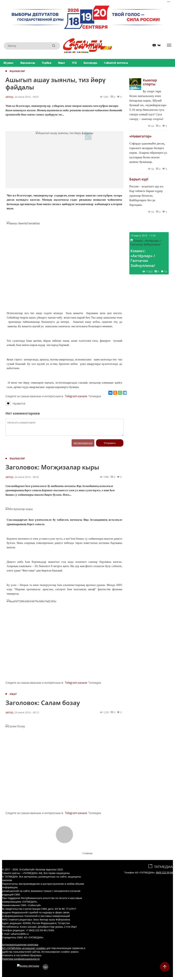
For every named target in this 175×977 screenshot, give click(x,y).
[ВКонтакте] (110, 393)
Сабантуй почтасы (116, 62)
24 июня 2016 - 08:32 (27, 477)
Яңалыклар (27, 62)
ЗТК (74, 62)
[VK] (157, 46)
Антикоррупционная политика (20, 944)
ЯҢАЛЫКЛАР (17, 71)
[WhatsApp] (120, 393)
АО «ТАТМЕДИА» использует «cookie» (24, 948)
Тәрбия (46, 62)
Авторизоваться (82, 443)
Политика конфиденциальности (21, 958)
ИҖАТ (13, 694)
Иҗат (61, 62)
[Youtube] (153, 46)
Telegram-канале (76, 396)
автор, (9, 97)
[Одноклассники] (115, 393)
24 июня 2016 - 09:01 (27, 96)
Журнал (8, 62)
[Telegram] (125, 393)
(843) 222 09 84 (164, 872)
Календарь (90, 62)
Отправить (110, 443)
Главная (87, 853)
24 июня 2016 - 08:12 (27, 712)
